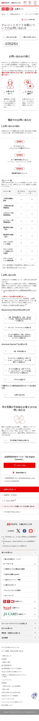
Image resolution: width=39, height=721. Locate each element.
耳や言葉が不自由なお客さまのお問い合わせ (11, 43)
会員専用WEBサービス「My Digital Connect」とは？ (20, 478)
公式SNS (11, 531)
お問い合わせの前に (11, 37)
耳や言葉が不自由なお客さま (19, 440)
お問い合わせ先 (19, 395)
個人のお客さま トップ (13, 559)
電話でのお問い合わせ (29, 37)
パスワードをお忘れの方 (12, 481)
